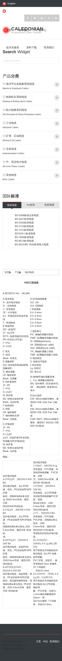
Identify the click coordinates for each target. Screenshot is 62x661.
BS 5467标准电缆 (24, 219)
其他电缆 (11, 174)
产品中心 (41, 30)
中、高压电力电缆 (16, 161)
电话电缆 (29, 272)
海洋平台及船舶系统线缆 (20, 83)
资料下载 (31, 47)
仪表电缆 (11, 148)
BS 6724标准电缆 (24, 226)
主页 (8, 30)
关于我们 (24, 30)
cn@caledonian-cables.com (23, 10)
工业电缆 (11, 122)
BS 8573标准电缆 (24, 240)
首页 (7, 272)
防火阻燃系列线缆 (16, 109)
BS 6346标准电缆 (24, 222)
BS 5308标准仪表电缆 (27, 215)
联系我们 (49, 47)
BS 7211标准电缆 (24, 229)
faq (45, 641)
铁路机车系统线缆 (16, 96)
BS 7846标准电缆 (24, 237)
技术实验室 (12, 47)
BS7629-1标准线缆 (25, 233)
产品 (17, 272)
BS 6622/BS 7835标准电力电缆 (32, 244)
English (12, 3)
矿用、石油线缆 (15, 135)
